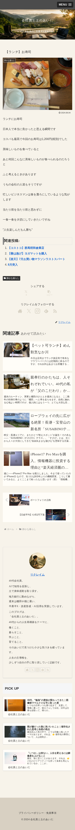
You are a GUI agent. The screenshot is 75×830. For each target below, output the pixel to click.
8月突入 (13, 264)
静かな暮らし (13, 278)
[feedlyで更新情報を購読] (46, 311)
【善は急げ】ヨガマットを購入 (27, 253)
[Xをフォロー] (28, 311)
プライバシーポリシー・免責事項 (37, 812)
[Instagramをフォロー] (37, 311)
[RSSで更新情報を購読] (55, 311)
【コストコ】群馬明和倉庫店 (26, 247)
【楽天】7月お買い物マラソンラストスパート (36, 259)
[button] (49, 293)
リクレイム (37, 574)
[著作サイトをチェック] (20, 311)
